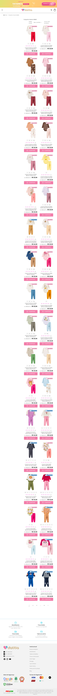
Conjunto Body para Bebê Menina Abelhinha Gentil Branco (46, 338)
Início (6, 15)
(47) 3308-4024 (9, 651)
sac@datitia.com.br (10, 656)
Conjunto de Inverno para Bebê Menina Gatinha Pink (46, 561)
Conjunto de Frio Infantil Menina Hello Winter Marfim (46, 433)
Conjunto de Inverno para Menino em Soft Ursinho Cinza (31, 465)
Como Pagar (32, 658)
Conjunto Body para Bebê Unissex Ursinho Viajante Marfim (46, 242)
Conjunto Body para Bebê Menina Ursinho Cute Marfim (31, 175)
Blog (31, 671)
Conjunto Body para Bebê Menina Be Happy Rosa (46, 80)
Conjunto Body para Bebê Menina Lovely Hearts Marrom (46, 145)
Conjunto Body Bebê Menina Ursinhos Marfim (30, 561)
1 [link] (29, 605)
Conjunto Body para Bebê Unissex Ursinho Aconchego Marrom (31, 80)
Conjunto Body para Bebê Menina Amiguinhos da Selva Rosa (31, 209)
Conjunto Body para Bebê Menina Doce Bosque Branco (31, 110)
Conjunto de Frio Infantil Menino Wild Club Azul (30, 594)
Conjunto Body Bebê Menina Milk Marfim (46, 465)
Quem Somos (33, 666)
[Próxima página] (47, 605)
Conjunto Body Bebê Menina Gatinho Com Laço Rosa (31, 400)
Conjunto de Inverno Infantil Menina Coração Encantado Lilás (30, 433)
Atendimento (33, 651)
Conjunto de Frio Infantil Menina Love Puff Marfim (30, 242)
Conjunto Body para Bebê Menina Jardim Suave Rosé (31, 145)
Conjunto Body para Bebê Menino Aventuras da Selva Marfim (31, 304)
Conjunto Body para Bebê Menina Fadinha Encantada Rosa (46, 274)
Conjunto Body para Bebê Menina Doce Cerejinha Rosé (46, 113)
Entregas (32, 661)
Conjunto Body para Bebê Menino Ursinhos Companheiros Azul (31, 274)
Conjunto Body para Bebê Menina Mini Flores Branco (46, 207)
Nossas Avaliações (34, 649)
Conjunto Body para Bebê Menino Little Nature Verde (31, 336)
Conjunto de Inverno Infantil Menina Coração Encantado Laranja (46, 529)
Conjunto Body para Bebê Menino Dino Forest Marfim (31, 368)
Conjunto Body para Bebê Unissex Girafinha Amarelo (46, 177)
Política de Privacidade (35, 668)
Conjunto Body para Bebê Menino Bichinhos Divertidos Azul (46, 400)
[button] (2, 10)
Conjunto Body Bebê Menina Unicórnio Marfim (31, 529)
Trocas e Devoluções (34, 656)
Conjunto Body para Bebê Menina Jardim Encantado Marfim (46, 46)
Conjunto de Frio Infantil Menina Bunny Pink (46, 497)
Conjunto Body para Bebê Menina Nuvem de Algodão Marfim (46, 368)
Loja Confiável (33, 663)
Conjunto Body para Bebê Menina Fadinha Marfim (46, 306)
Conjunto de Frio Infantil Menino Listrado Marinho (46, 594)
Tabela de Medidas (34, 654)
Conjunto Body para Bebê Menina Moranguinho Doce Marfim (31, 48)
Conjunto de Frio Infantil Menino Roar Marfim (30, 497)
